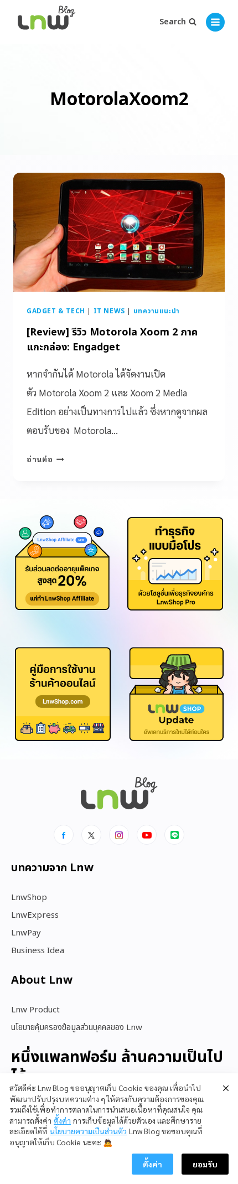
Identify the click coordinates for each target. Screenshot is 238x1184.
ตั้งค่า (62, 1120)
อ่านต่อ (45, 459)
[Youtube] (147, 835)
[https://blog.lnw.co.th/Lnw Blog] (46, 22)
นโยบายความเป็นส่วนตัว (88, 1131)
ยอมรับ (205, 1164)
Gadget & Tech (56, 311)
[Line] (174, 835)
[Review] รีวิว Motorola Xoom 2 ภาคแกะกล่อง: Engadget (112, 340)
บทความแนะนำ (156, 311)
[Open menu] (215, 22)
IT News (109, 311)
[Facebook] (64, 835)
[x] (91, 835)
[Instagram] (119, 835)
